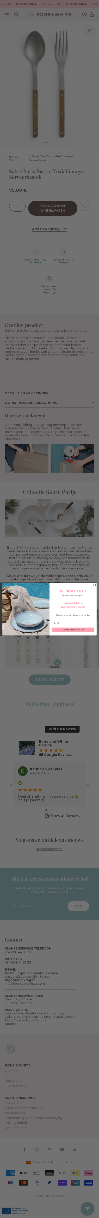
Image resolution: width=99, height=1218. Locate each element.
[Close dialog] (94, 584)
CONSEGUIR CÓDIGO (73, 629)
